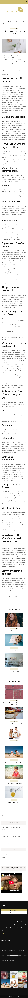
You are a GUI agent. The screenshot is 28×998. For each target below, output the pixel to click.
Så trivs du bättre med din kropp (14, 631)
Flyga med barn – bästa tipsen (14, 783)
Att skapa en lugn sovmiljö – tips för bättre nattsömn (13, 832)
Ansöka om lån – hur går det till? (14, 724)
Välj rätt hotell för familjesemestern (14, 762)
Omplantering (5, 472)
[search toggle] (26, 2)
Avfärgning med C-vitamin (14, 802)
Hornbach (17, 239)
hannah (11, 36)
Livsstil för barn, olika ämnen (8, 843)
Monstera (16, 212)
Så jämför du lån (14, 650)
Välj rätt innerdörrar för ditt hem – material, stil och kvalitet (14, 703)
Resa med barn (14, 780)
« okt (3, 933)
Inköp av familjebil (6, 839)
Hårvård (14, 800)
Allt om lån (14, 28)
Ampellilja (19, 523)
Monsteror (11, 110)
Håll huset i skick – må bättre (14, 671)
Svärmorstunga (21, 367)
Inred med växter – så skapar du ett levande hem (12, 836)
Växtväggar (10, 331)
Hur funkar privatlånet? (14, 743)
